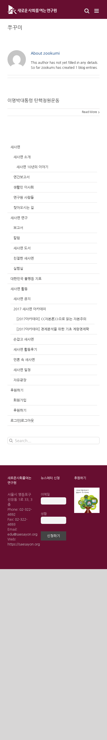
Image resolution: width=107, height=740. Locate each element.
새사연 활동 (19, 289)
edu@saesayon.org (22, 534)
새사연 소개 (22, 157)
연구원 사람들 (23, 197)
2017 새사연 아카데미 (29, 309)
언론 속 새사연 (24, 359)
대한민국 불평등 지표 (26, 278)
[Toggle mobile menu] (97, 10)
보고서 (18, 228)
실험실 (18, 268)
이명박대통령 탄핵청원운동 (33, 100)
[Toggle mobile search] (86, 10)
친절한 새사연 (23, 258)
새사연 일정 (22, 370)
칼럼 (16, 238)
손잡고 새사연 (23, 339)
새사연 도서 (22, 248)
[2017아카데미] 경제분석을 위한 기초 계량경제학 (52, 329)
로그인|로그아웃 (22, 420)
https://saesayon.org (23, 544)
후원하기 (16, 390)
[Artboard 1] (87, 489)
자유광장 (19, 380)
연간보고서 (21, 177)
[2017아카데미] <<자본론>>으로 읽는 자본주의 (51, 319)
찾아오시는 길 (23, 207)
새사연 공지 (22, 299)
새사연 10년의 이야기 (32, 167)
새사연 (15, 147)
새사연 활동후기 (25, 349)
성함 (44, 513)
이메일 (45, 494)
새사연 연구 (19, 218)
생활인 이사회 (23, 187)
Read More (89, 112)
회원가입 (19, 400)
